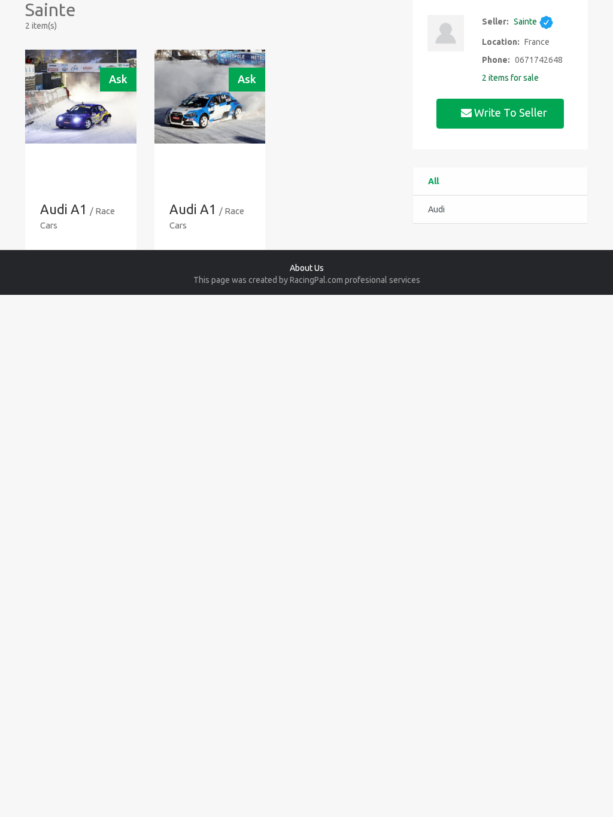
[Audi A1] (80, 97)
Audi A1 (63, 209)
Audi (436, 209)
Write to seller (511, 112)
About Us (307, 268)
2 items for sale (510, 78)
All (433, 181)
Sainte (526, 21)
